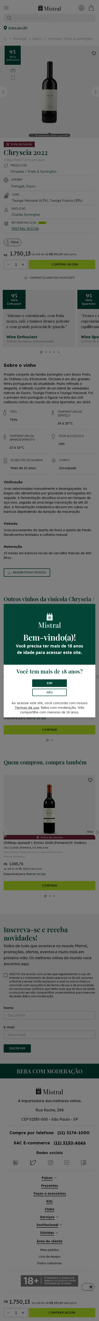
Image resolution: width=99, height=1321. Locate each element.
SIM (49, 683)
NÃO (50, 692)
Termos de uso (27, 708)
